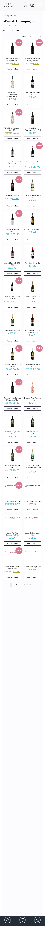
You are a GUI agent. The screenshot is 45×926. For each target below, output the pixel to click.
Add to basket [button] (12, 69)
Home (11, 26)
